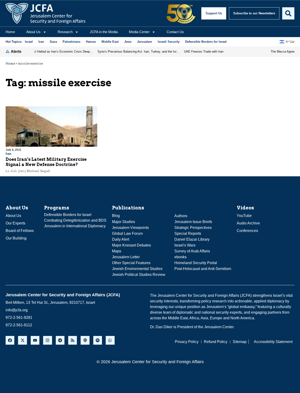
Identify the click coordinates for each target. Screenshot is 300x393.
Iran (8, 153)
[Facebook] (10, 340)
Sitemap (240, 342)
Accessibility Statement (273, 342)
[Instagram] (47, 340)
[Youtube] (35, 340)
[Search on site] (288, 13)
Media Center (139, 32)
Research (65, 32)
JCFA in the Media (104, 32)
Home (10, 32)
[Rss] (72, 340)
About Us (33, 32)
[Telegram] (60, 340)
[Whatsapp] (110, 340)
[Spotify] (97, 340)
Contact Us (175, 32)
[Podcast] (85, 340)
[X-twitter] (22, 340)
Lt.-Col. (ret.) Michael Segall (28, 171)
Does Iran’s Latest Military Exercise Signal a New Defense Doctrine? (46, 162)
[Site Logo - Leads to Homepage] (45, 13)
